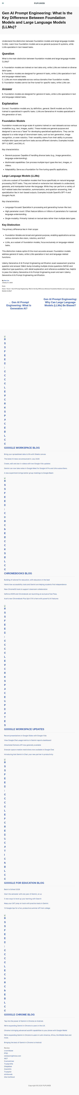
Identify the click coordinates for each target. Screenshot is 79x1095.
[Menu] (3, 3)
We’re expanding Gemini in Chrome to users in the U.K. (24, 1026)
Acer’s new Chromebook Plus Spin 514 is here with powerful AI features (31, 599)
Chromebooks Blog (18, 573)
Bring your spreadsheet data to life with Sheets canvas (25, 454)
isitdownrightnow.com (12, 1056)
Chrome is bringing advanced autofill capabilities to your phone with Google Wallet (35, 1030)
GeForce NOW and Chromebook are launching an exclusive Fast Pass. (30, 594)
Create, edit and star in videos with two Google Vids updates (27, 464)
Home (4, 289)
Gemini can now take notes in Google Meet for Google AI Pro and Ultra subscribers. (35, 468)
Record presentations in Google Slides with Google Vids (25, 736)
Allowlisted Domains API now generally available (22, 745)
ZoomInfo (7, 1069)
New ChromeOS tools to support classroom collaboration (25, 589)
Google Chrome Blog (19, 1014)
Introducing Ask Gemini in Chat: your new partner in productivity (28, 754)
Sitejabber (8, 1066)
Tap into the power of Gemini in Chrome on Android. (23, 1021)
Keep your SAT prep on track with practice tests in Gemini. (26, 903)
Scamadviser (9, 1061)
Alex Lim (6, 280)
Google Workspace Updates (24, 729)
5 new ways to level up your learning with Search (22, 899)
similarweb (8, 1074)
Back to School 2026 (12, 889)
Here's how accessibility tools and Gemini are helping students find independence (35, 584)
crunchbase (8, 1051)
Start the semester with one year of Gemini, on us (23, 894)
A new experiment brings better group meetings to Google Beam (28, 473)
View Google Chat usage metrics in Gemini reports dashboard (27, 740)
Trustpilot (7, 1072)
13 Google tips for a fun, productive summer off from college (27, 908)
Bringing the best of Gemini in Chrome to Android (22, 1042)
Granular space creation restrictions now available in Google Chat (29, 750)
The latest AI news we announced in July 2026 (22, 459)
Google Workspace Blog (22, 447)
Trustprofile (8, 1064)
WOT (6, 1059)
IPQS (6, 1053)
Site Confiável (9, 1077)
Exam (3, 286)
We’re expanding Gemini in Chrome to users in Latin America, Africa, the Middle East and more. (37, 1036)
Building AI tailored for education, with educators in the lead (27, 580)
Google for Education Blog (24, 883)
